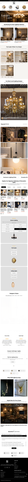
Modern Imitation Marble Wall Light (20, 41)
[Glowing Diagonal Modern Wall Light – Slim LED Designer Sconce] (10, 205)
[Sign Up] (26, 474)
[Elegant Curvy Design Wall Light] (24, 205)
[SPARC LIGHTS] (14, 3)
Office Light (7, 224)
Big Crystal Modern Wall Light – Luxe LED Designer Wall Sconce (4, 209)
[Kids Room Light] (10, 7)
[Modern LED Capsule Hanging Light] (7, 34)
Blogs (15, 463)
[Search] (25, 3)
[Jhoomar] (24, 7)
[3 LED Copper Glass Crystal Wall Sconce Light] (4, 192)
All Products (15, 468)
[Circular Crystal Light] (10, 192)
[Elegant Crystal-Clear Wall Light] (17, 205)
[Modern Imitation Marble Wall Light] (21, 34)
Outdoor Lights (20, 231)
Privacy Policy (2, 473)
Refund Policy (2, 474)
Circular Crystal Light (10, 196)
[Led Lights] (17, 7)
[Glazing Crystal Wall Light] (24, 192)
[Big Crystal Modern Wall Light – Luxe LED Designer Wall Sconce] (4, 205)
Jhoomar (20, 224)
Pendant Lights (14, 254)
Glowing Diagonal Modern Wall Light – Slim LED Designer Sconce (10, 209)
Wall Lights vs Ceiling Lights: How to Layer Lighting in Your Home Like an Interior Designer (14, 426)
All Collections (16, 467)
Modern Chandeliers (14, 275)
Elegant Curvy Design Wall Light (24, 209)
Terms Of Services (3, 472)
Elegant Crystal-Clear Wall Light (17, 209)
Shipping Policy (2, 475)
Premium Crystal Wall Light (17, 197)
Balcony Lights (8, 231)
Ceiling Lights (14, 271)
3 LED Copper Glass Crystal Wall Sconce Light (3, 197)
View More (14, 448)
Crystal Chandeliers (14, 277)
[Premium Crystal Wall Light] (17, 192)
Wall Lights (14, 248)
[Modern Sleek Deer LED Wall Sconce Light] (14, 310)
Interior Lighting (14, 220)
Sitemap (15, 462)
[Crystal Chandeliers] (4, 7)
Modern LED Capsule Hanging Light (5, 41)
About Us (15, 464)
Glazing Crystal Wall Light (24, 197)
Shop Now (14, 137)
